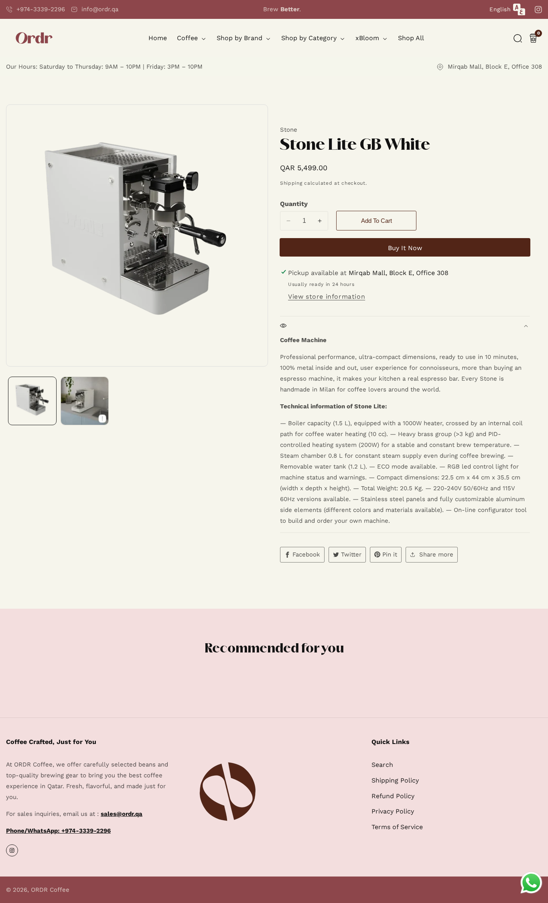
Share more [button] (436, 554)
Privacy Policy (392, 811)
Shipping (291, 183)
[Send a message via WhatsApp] (531, 882)
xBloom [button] (368, 38)
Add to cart (376, 220)
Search (382, 764)
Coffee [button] (188, 38)
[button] (518, 38)
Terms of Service (397, 827)
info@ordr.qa (99, 9)
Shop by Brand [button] (240, 38)
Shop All (411, 38)
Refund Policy (392, 796)
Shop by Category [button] (310, 38)
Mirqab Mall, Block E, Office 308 (495, 66)
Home (157, 38)
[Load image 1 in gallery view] (32, 401)
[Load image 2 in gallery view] (85, 401)
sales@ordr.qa (121, 813)
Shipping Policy (395, 780)
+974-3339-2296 (40, 9)
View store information (326, 296)
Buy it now (405, 248)
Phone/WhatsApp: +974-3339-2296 (58, 830)
